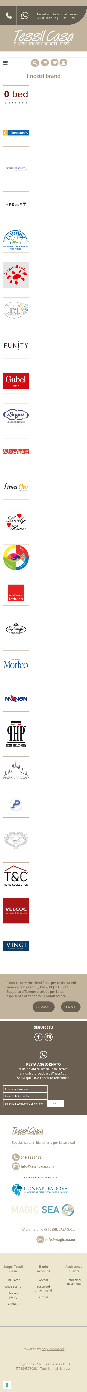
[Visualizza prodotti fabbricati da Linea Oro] (16, 487)
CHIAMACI (43, 1007)
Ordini (43, 1297)
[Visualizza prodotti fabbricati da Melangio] (16, 628)
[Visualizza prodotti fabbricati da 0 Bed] (16, 98)
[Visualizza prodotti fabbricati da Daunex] (16, 239)
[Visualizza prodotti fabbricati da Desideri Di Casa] (16, 275)
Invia (55, 1103)
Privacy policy (13, 1295)
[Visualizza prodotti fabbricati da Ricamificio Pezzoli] (16, 805)
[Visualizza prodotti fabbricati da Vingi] (16, 946)
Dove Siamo (13, 1286)
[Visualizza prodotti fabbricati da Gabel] (16, 381)
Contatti (13, 1304)
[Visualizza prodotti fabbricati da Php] (16, 734)
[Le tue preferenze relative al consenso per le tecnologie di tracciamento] (7, 1385)
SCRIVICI (70, 1007)
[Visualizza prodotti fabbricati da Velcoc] (16, 911)
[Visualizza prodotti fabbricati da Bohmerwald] (16, 169)
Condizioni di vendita (74, 1282)
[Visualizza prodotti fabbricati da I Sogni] (16, 416)
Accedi (43, 1280)
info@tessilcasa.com (37, 1166)
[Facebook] (38, 1037)
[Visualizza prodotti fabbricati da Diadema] (16, 310)
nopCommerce (53, 1349)
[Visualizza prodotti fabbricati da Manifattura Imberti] (16, 593)
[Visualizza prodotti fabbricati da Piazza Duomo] (16, 769)
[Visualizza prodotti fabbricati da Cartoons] (16, 204)
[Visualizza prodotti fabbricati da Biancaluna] (16, 134)
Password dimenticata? (43, 1288)
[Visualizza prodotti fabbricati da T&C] (16, 875)
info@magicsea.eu (60, 1239)
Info (63, 62)
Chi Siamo (13, 1280)
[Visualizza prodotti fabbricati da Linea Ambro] (16, 451)
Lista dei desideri (54, 62)
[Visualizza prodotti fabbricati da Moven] (16, 699)
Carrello (45, 62)
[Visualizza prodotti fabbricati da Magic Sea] (16, 557)
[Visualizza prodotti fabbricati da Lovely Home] (16, 522)
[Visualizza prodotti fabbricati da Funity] (16, 345)
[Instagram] (49, 1037)
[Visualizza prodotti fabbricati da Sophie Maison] (16, 840)
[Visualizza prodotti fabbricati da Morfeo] (16, 663)
